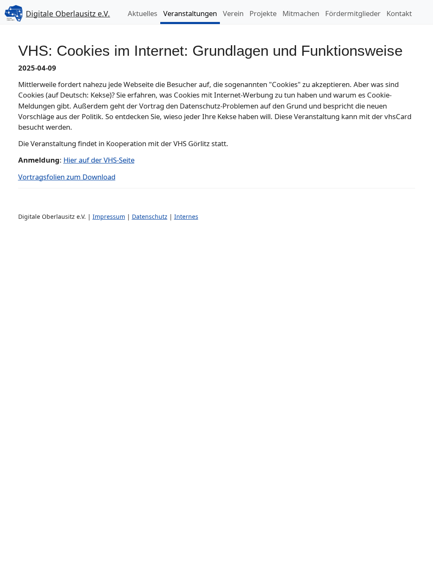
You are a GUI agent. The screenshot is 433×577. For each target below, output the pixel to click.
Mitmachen (300, 13)
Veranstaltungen (190, 13)
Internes (186, 216)
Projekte (263, 13)
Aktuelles (142, 13)
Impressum (109, 216)
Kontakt (399, 13)
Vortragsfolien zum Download (66, 177)
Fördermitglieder (353, 13)
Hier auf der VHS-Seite (98, 160)
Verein (233, 13)
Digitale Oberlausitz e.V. (68, 13)
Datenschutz (149, 216)
